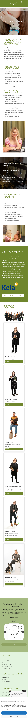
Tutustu (7, 361)
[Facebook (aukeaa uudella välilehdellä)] (13, 5)
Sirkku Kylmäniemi (11, 399)
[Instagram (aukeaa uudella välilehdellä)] (14, 5)
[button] (26, 699)
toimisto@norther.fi (17, 2)
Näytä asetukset (14, 716)
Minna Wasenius (10, 577)
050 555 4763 (8, 2)
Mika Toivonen (10, 531)
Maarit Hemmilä (10, 357)
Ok (14, 713)
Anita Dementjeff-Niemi (13, 487)
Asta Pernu (9, 442)
